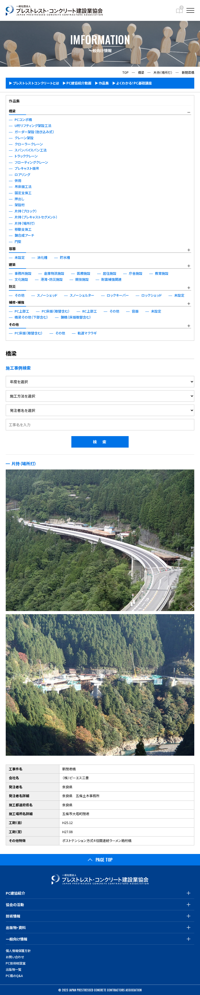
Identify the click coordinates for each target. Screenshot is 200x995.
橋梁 (12, 110)
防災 (12, 286)
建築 (12, 264)
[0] (179, 13)
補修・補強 (16, 302)
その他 (14, 324)
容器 (12, 248)
